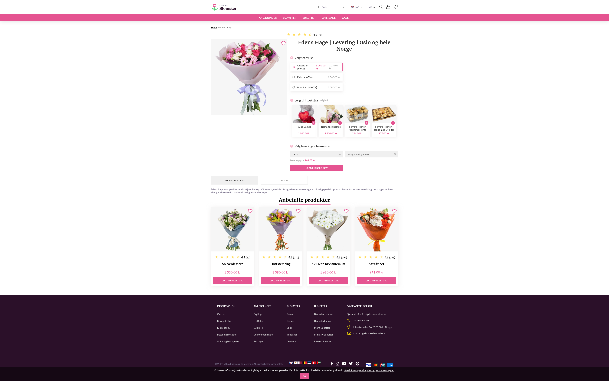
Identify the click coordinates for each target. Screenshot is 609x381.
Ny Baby (258, 320)
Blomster (289, 17)
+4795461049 (361, 320)
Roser (290, 314)
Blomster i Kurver (323, 314)
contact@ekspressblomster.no (370, 333)
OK (304, 376)
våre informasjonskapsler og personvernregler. (369, 370)
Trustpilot (367, 314)
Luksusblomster (323, 341)
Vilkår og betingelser (228, 341)
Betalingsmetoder (227, 334)
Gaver (346, 17)
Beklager (258, 341)
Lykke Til (258, 327)
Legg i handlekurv (317, 168)
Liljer (289, 327)
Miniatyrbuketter (323, 334)
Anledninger (268, 17)
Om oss (221, 314)
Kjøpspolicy (223, 327)
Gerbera (291, 341)
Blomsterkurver (322, 320)
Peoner (291, 320)
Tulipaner (292, 334)
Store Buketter (322, 327)
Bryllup (258, 314)
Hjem (214, 27)
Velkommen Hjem (263, 334)
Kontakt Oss (224, 320)
